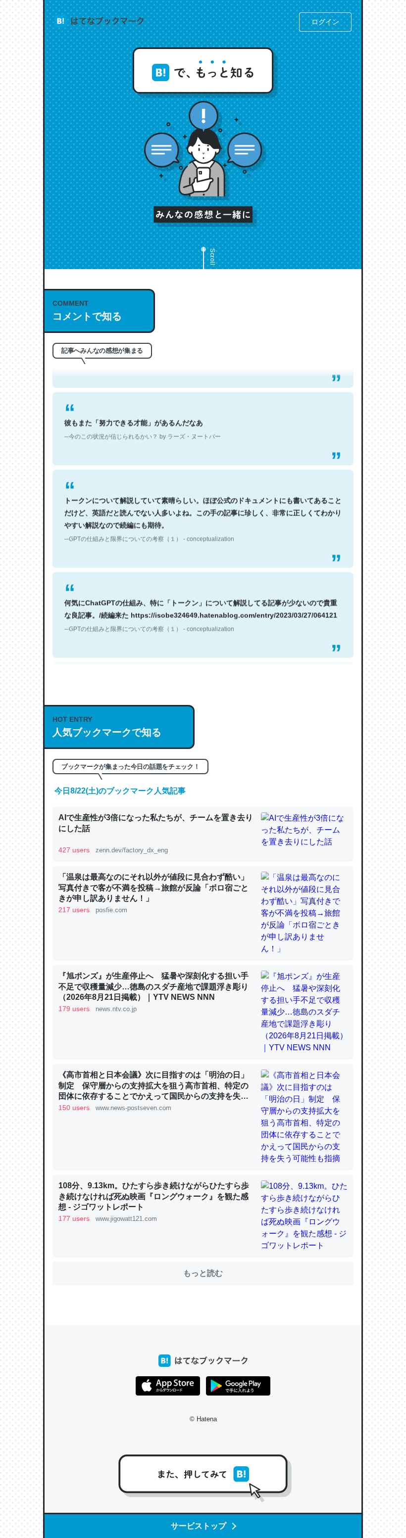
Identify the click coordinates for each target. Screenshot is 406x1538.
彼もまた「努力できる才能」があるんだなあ (142, 417)
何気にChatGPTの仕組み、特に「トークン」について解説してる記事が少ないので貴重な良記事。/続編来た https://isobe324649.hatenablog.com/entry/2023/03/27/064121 (200, 604)
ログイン (325, 22)
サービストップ (198, 1526)
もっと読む (203, 1273)
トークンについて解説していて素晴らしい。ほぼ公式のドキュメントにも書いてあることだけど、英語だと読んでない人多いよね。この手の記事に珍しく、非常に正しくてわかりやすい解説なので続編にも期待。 (203, 508)
